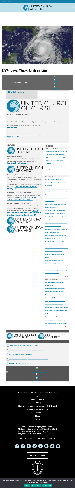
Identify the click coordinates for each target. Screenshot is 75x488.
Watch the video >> (16, 163)
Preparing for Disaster (16, 175)
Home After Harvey (14, 156)
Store (37, 419)
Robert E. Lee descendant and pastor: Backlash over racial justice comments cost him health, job (56, 191)
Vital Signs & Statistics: (28, 359)
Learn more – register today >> (22, 187)
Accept (27, 485)
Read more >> (13, 136)
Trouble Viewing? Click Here (20, 82)
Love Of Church (37, 399)
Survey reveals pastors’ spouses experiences (56, 323)
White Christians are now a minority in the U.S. (56, 320)
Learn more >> (13, 126)
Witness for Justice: (20, 354)
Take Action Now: (24, 345)
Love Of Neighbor (37, 402)
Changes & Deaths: (20, 363)
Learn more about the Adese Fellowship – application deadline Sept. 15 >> (24, 212)
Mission (37, 396)
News (37, 416)
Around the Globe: (26, 350)
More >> (66, 173)
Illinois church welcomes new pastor (54, 260)
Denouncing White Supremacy (19, 193)
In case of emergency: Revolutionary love (55, 316)
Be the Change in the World (18, 203)
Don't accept (36, 485)
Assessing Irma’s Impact (17, 114)
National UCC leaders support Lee (53, 179)
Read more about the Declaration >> (21, 198)
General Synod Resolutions (37, 409)
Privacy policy (47, 485)
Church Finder (6, 1)
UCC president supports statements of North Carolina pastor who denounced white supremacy (56, 160)
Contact (37, 412)
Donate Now (37, 455)
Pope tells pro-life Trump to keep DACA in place (56, 307)
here (39, 433)
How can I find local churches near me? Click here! (37, 406)
